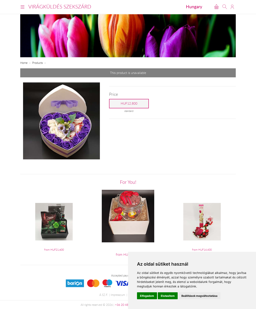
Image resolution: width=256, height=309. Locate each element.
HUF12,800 (129, 103)
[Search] (224, 7)
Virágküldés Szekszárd (59, 6)
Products (37, 63)
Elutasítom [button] (168, 295)
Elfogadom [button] (147, 295)
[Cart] (216, 7)
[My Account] (232, 7)
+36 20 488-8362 (126, 305)
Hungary (194, 6)
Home (24, 63)
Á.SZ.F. (103, 295)
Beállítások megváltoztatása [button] (199, 295)
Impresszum (118, 295)
